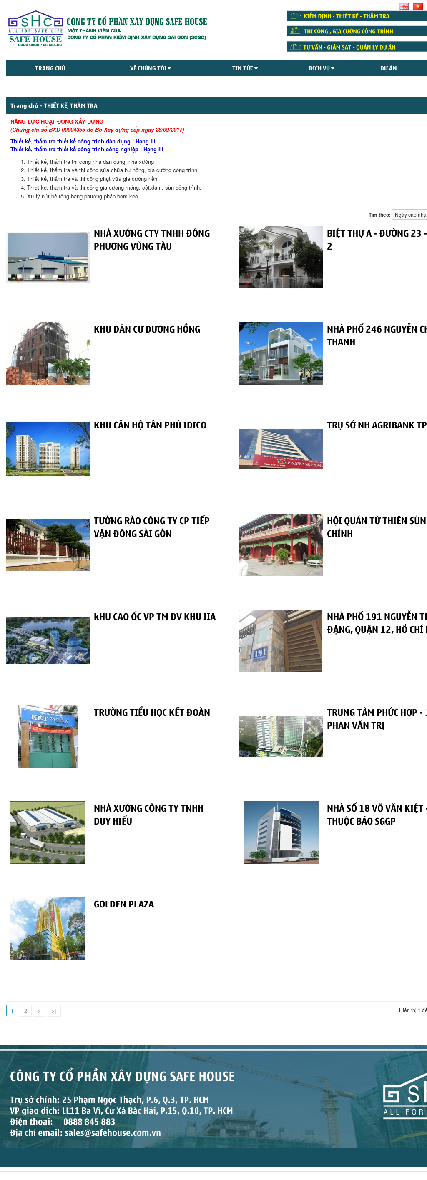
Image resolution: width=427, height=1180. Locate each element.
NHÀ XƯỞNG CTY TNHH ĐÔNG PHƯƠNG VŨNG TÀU (152, 239)
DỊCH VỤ (320, 68)
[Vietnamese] (418, 6)
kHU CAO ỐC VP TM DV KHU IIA (155, 616)
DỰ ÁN (388, 68)
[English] (404, 6)
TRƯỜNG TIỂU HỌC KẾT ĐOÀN (152, 712)
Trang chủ (50, 68)
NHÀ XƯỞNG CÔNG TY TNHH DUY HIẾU (148, 814)
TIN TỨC (243, 68)
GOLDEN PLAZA (124, 903)
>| (53, 1011)
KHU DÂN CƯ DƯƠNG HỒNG (147, 328)
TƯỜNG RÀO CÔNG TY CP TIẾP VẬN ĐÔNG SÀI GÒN (152, 526)
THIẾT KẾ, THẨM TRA (71, 105)
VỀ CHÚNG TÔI (149, 68)
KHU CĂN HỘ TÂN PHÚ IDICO (150, 424)
